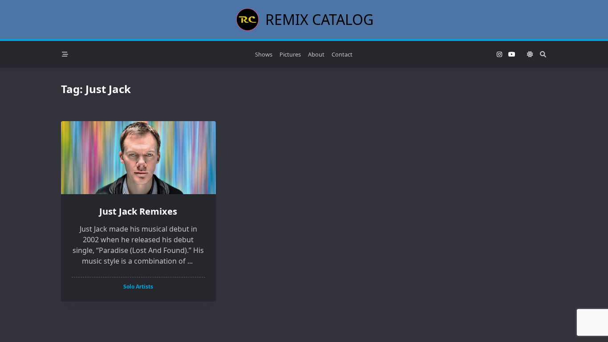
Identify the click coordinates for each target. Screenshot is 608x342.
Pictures (290, 54)
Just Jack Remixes (138, 211)
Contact (342, 54)
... (190, 261)
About (316, 54)
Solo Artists (138, 286)
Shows (263, 54)
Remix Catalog (319, 19)
